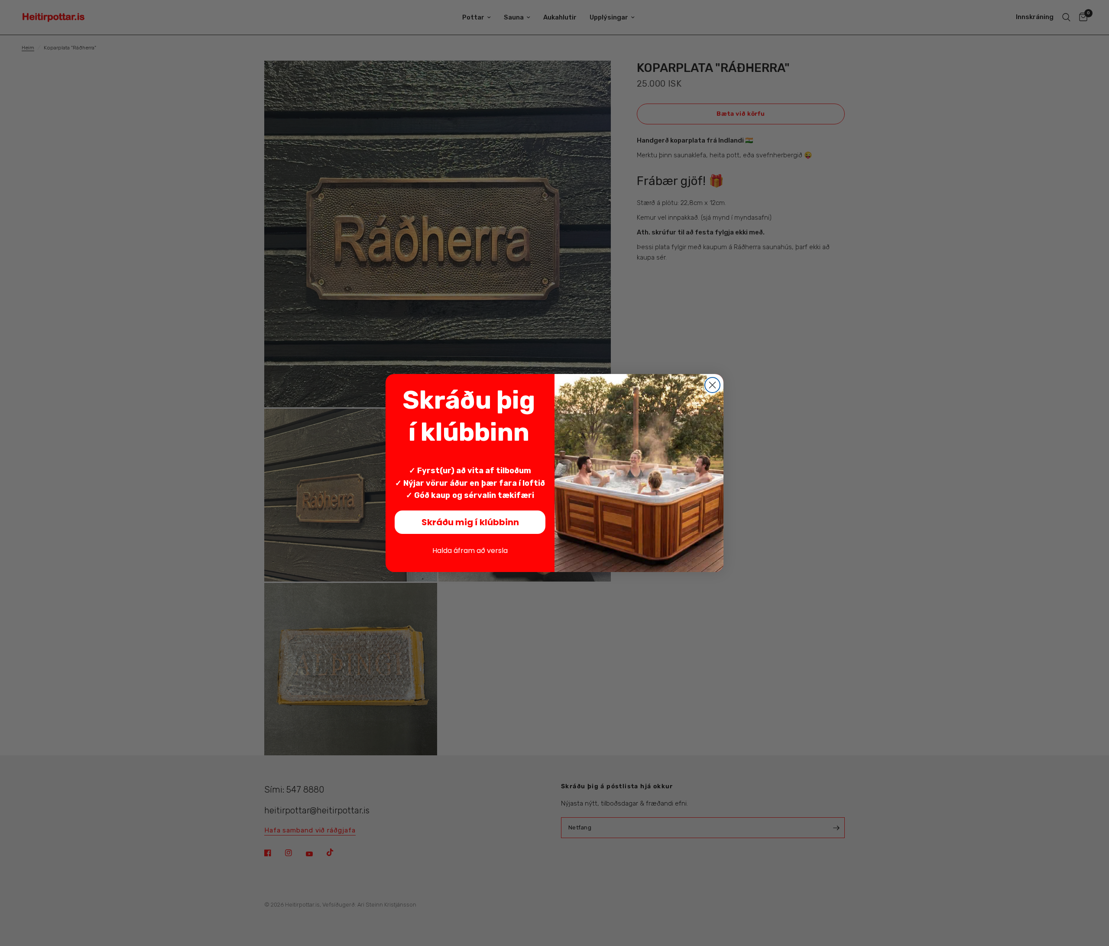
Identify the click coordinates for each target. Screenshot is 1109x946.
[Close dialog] (712, 385)
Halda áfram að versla (470, 551)
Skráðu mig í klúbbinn (470, 522)
